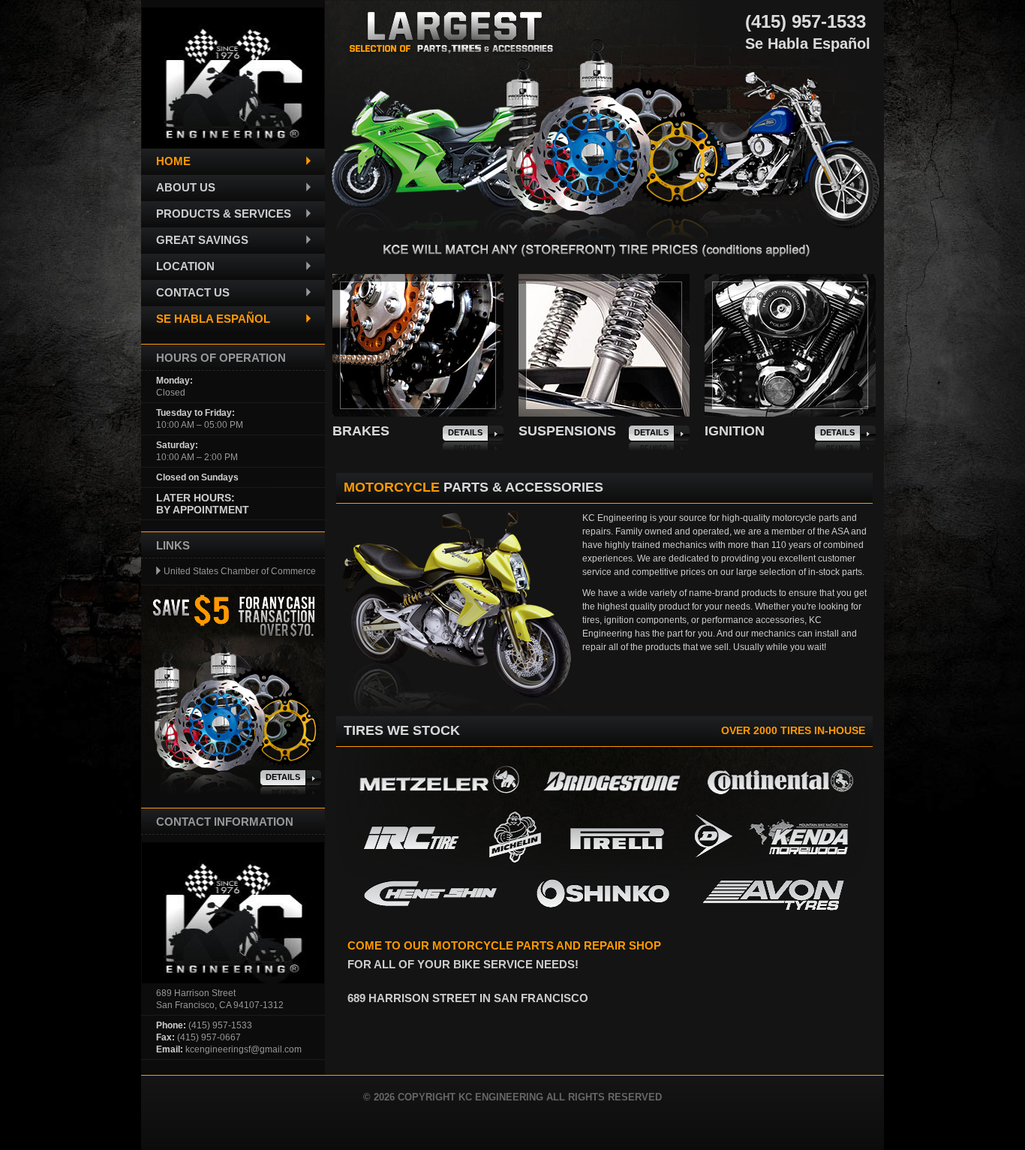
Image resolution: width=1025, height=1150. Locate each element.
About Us (185, 187)
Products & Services (223, 213)
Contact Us (193, 292)
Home (173, 161)
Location (185, 266)
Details (465, 432)
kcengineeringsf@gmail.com (243, 1049)
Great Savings (202, 239)
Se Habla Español (213, 318)
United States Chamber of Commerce (240, 571)
